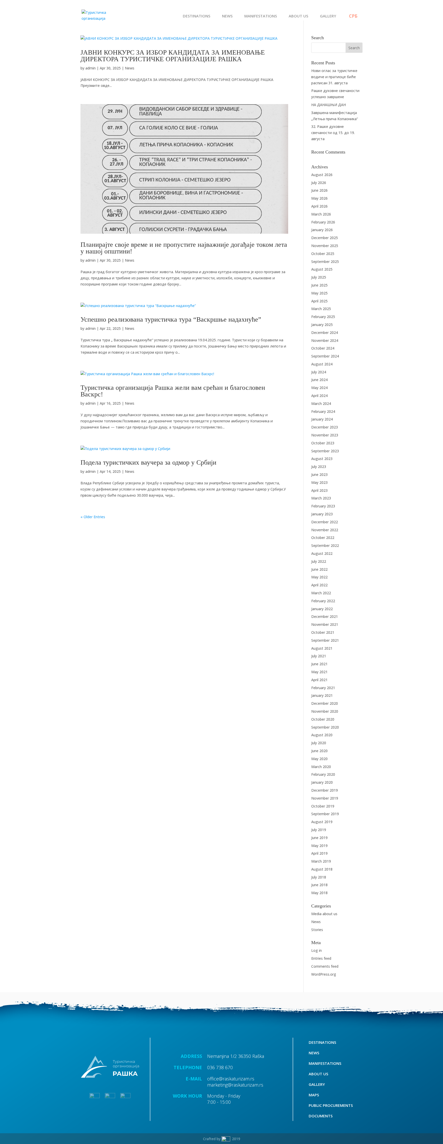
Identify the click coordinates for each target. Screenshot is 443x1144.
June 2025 (319, 285)
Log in (316, 950)
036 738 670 (220, 1067)
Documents (321, 1116)
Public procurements (331, 1106)
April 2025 (319, 301)
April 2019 (319, 853)
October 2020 (322, 719)
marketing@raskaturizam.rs (235, 1085)
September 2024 (325, 356)
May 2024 (319, 387)
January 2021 (322, 695)
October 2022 (322, 537)
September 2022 (325, 545)
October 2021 (322, 632)
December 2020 (324, 703)
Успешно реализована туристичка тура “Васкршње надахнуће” (170, 319)
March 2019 (321, 861)
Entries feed (321, 958)
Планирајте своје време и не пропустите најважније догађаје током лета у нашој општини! (183, 248)
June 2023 (319, 474)
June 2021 (319, 663)
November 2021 (324, 624)
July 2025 (318, 277)
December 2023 (324, 427)
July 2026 (318, 182)
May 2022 (319, 577)
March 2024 (321, 403)
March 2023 (321, 498)
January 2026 (322, 229)
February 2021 (323, 687)
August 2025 (322, 269)
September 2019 (325, 813)
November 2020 (324, 711)
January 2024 (322, 419)
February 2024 (323, 411)
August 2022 (322, 553)
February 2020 (323, 774)
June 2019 (319, 837)
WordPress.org (323, 974)
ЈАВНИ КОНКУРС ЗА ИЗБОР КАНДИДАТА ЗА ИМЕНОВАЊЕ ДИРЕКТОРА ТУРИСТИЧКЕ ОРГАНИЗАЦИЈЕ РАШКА (172, 56)
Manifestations (260, 16)
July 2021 (318, 655)
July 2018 (318, 877)
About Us (298, 16)
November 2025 (324, 245)
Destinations (196, 16)
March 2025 (321, 308)
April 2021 (319, 679)
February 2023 (323, 506)
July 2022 (318, 561)
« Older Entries (92, 516)
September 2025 (325, 261)
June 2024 (319, 379)
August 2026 (322, 174)
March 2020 (321, 766)
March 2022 (321, 592)
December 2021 (324, 616)
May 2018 (319, 892)
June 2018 (319, 884)
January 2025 (322, 324)
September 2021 (325, 640)
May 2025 (319, 293)
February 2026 (323, 222)
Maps (314, 1095)
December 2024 (324, 332)
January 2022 (322, 608)
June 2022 (319, 569)
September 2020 (325, 727)
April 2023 (319, 490)
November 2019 (324, 798)
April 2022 (319, 585)
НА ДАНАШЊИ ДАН (328, 104)
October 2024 (322, 348)
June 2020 (319, 750)
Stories (317, 929)
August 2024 (322, 364)
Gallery (328, 16)
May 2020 (319, 758)
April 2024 (319, 395)
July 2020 (318, 742)
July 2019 (318, 829)
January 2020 (322, 782)
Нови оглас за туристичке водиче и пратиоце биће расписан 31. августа (334, 76)
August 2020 (322, 734)
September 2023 (325, 450)
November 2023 (324, 435)
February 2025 (323, 316)
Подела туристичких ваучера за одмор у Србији (148, 462)
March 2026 (321, 214)
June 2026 (319, 190)
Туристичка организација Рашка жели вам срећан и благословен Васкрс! (172, 391)
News (227, 16)
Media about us (324, 913)
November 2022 (324, 529)
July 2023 (318, 466)
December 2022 (324, 521)
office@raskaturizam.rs (230, 1079)
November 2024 (324, 340)
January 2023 (322, 514)
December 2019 (324, 790)
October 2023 (322, 443)
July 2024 (318, 372)
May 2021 (319, 671)
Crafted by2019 (221, 1138)
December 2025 (324, 237)
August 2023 (322, 458)
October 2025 (322, 253)
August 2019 (322, 821)
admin (90, 68)
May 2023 (319, 482)
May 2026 (319, 198)
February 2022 (323, 600)
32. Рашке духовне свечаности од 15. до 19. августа (333, 132)
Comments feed (324, 966)
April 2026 (319, 206)
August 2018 (322, 869)
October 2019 (322, 806)
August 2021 (322, 648)
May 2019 (319, 845)
